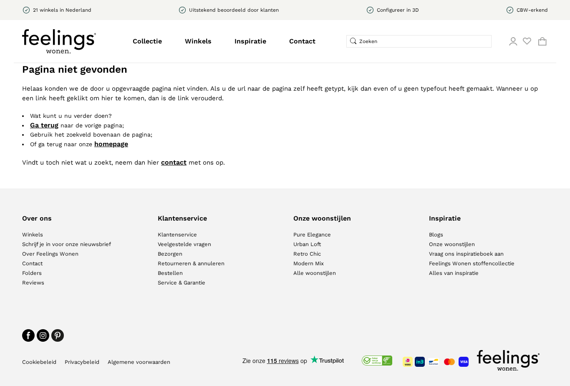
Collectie (147, 41)
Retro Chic (307, 254)
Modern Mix (308, 263)
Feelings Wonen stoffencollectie (472, 263)
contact (174, 162)
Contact (302, 41)
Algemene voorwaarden (139, 362)
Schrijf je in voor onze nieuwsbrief (66, 244)
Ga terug (44, 125)
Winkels (198, 41)
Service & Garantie (181, 282)
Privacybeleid (82, 362)
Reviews (33, 282)
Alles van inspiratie (454, 273)
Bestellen (170, 273)
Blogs (436, 234)
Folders (32, 273)
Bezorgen (170, 254)
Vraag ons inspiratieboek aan (466, 254)
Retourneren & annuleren (191, 263)
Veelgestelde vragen (184, 244)
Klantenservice (177, 234)
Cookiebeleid (39, 362)
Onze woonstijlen (452, 244)
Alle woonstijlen (314, 273)
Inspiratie (250, 41)
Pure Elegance (312, 234)
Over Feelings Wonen (50, 254)
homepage (111, 144)
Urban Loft (307, 244)
